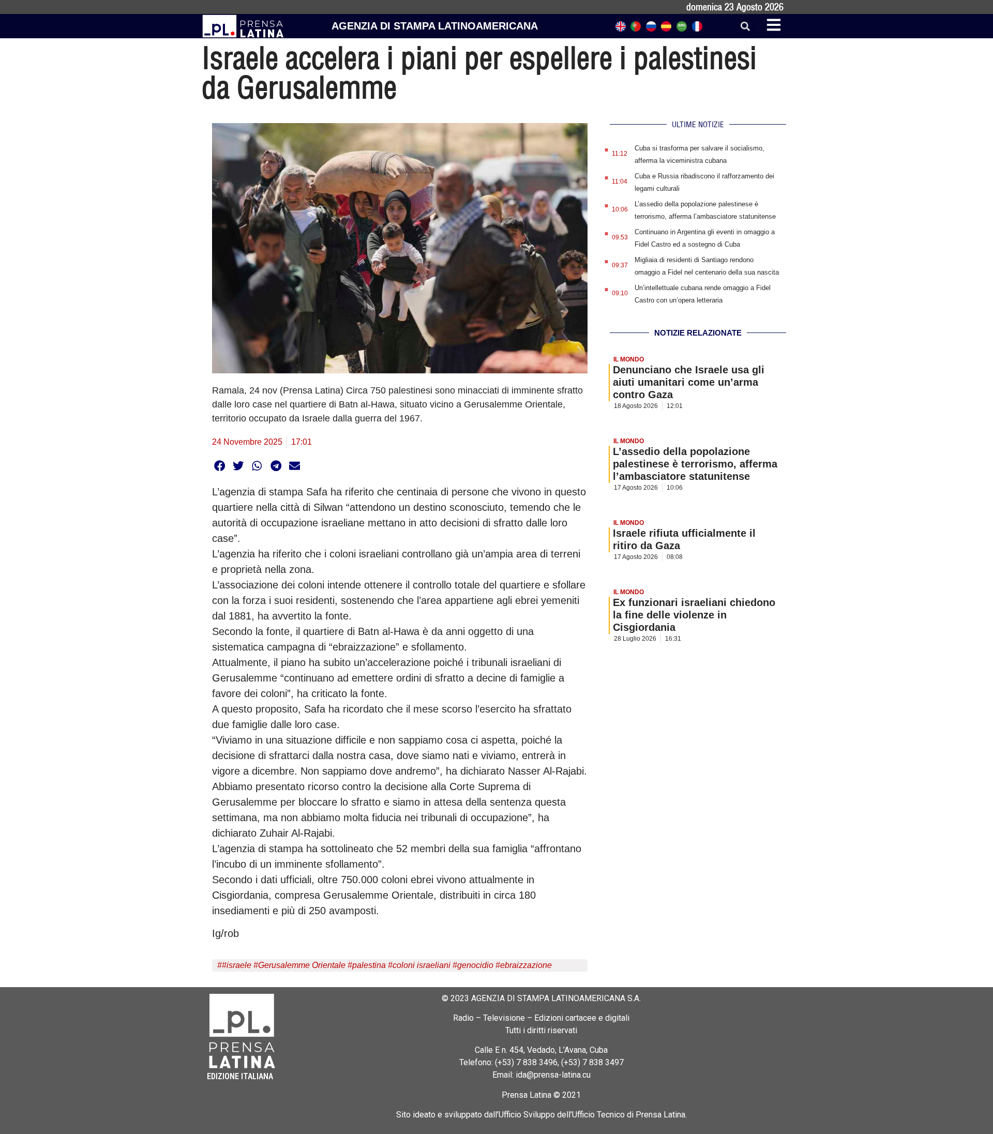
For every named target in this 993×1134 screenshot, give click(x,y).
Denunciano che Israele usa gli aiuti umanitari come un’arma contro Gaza (688, 382)
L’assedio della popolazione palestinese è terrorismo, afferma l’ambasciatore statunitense (695, 464)
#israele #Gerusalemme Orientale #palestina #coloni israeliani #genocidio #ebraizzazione (387, 965)
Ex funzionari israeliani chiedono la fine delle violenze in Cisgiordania (694, 615)
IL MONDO (628, 359)
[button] (745, 26)
